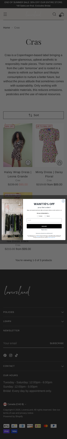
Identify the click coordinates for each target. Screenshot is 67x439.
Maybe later (44, 230)
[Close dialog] (63, 201)
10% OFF (44, 226)
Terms (54, 237)
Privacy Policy (50, 237)
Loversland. (38, 236)
